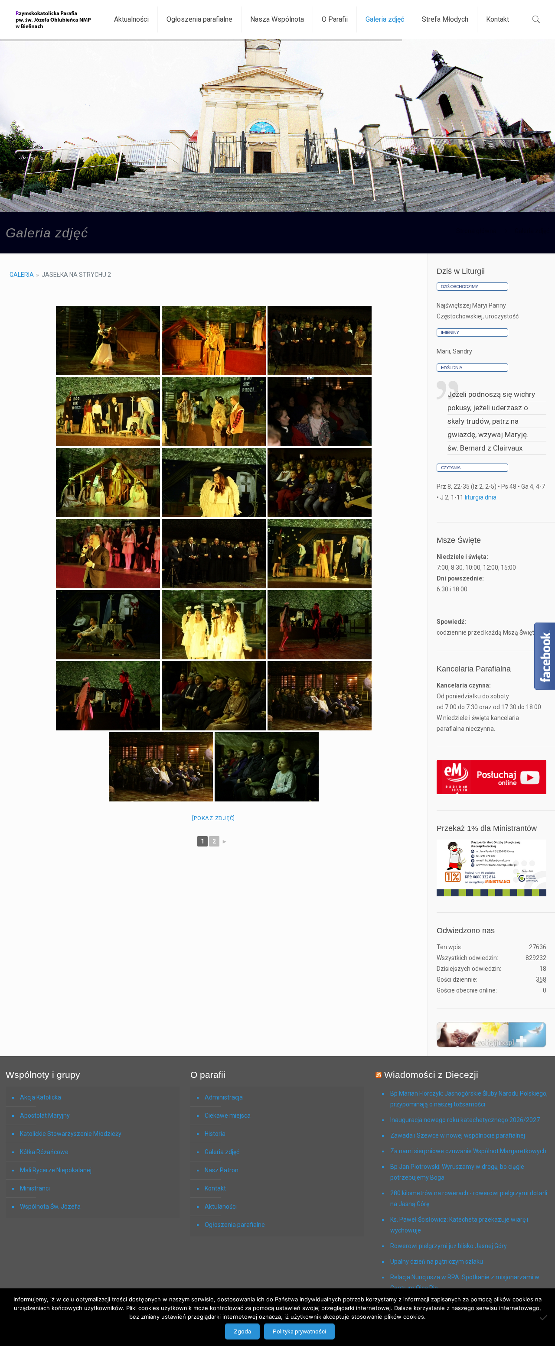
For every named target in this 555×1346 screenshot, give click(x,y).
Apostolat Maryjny (45, 1115)
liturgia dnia (480, 497)
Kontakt (215, 1188)
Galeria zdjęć (222, 1151)
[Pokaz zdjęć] (213, 818)
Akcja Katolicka (40, 1097)
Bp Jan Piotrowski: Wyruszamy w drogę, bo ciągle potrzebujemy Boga (457, 1172)
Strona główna (476, 230)
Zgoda (242, 1331)
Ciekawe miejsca (228, 1115)
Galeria (22, 274)
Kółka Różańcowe (44, 1151)
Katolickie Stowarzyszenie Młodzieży (70, 1133)
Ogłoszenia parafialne (235, 1224)
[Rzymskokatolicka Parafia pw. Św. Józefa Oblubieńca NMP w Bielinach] (53, 19)
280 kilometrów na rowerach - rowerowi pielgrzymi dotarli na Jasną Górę (468, 1198)
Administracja (224, 1097)
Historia (215, 1133)
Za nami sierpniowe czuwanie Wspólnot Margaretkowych (468, 1151)
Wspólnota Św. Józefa (50, 1206)
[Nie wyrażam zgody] (544, 1317)
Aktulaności (221, 1206)
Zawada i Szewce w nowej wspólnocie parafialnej (457, 1135)
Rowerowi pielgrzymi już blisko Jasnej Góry (448, 1245)
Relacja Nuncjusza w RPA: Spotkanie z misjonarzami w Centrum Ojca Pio (464, 1282)
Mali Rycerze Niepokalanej (55, 1170)
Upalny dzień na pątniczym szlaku (436, 1261)
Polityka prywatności (299, 1331)
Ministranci (35, 1188)
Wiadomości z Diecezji (431, 1075)
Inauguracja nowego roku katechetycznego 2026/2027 (465, 1119)
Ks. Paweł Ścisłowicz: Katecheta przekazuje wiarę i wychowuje (459, 1225)
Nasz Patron (221, 1170)
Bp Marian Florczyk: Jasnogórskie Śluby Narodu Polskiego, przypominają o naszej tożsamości (469, 1099)
